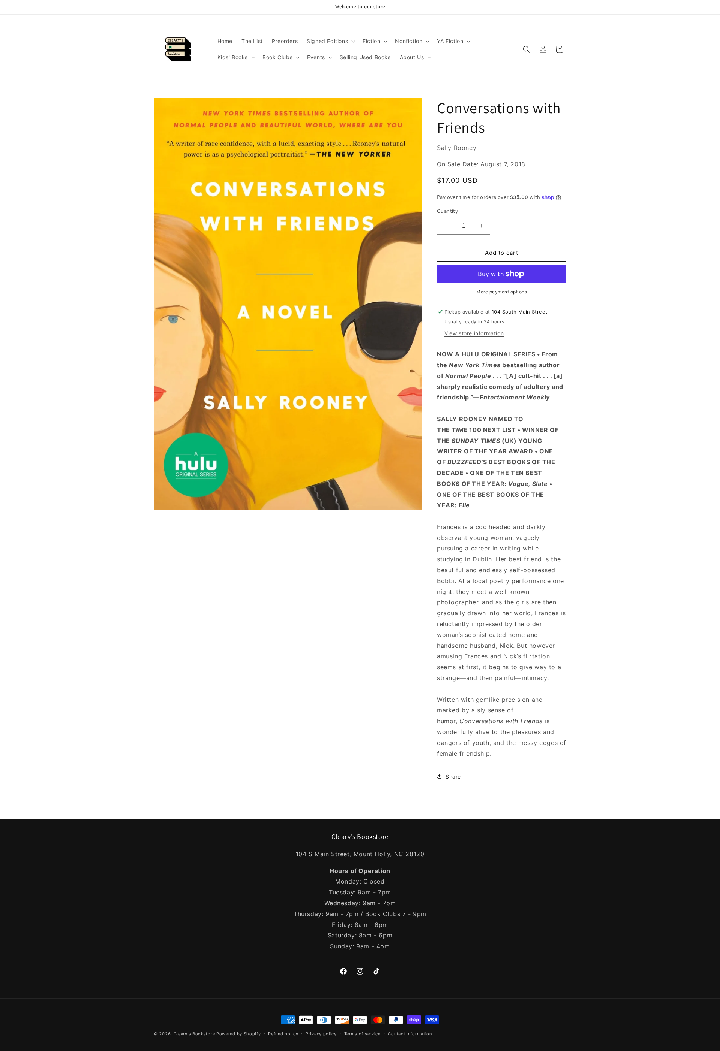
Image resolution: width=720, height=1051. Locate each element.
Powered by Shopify (238, 1033)
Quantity (447, 211)
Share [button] (453, 776)
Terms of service (362, 1033)
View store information (474, 333)
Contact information (410, 1033)
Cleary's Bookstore (194, 1033)
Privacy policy (321, 1033)
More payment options (501, 292)
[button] (330, 41)
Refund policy (283, 1033)
